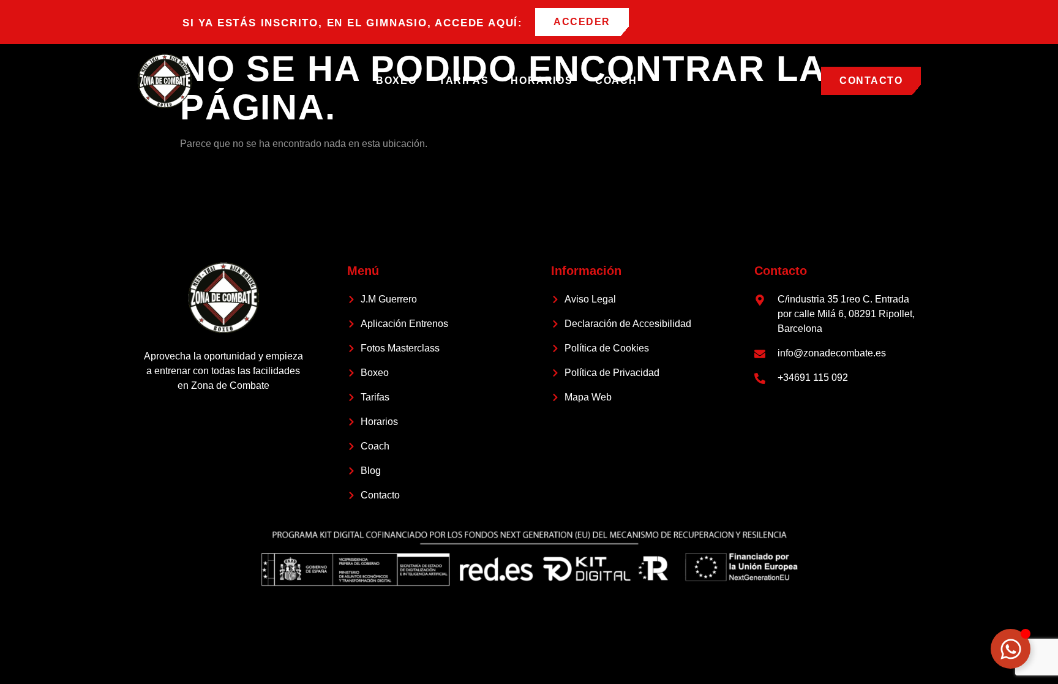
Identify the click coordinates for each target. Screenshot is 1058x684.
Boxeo (396, 80)
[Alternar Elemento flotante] (1010, 649)
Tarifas (464, 80)
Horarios (541, 80)
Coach (616, 80)
